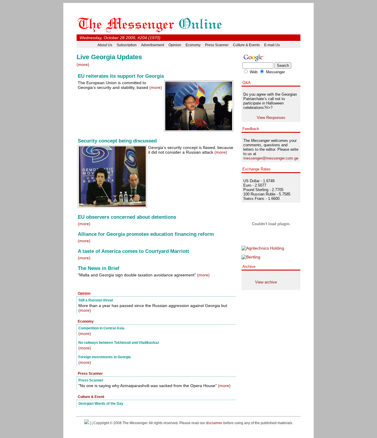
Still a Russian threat (95, 300)
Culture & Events (246, 45)
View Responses (271, 117)
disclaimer (214, 423)
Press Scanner (217, 45)
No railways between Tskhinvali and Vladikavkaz (118, 342)
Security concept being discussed (117, 141)
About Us (104, 45)
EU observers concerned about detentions (127, 217)
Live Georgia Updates (109, 57)
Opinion (174, 45)
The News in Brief (98, 268)
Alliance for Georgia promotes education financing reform (146, 234)
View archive (266, 282)
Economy (193, 45)
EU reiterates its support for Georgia (121, 76)
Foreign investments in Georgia (104, 357)
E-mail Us (272, 45)
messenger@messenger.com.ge (270, 158)
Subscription (127, 45)
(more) (83, 64)
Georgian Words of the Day (100, 403)
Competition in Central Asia (101, 328)
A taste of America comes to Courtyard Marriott (133, 251)
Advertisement (152, 45)
